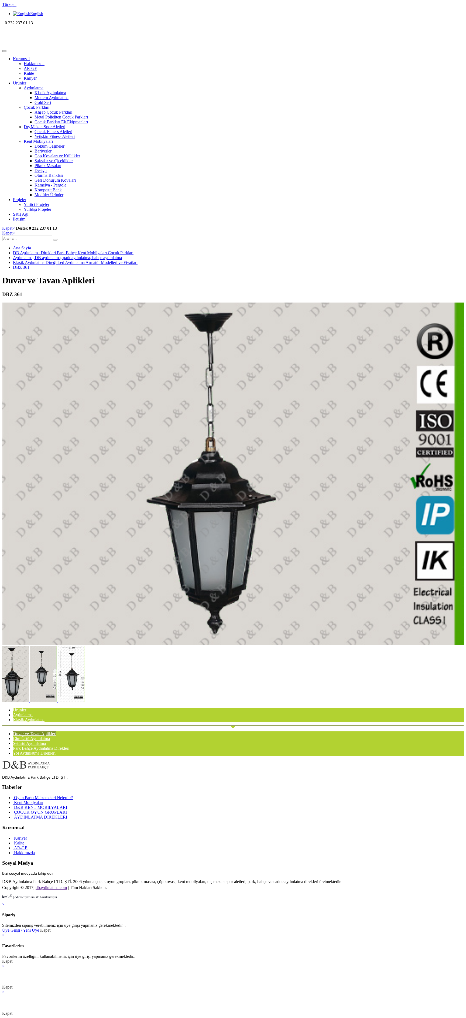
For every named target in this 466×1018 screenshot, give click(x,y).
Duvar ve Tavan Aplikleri (34, 733)
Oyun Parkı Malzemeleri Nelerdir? (43, 797)
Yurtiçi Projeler (36, 204)
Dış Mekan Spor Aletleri (44, 126)
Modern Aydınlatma (51, 97)
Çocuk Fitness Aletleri (53, 131)
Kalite (29, 73)
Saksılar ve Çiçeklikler (54, 160)
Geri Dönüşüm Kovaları (55, 180)
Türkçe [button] (9, 4)
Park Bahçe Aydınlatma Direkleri (41, 748)
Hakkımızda (34, 63)
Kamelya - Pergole (50, 185)
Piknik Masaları (48, 165)
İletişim (19, 219)
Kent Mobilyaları (38, 141)
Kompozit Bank (48, 190)
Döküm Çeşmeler (49, 146)
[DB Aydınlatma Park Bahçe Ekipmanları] (37, 44)
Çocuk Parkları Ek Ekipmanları (61, 122)
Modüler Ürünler (49, 194)
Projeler (19, 199)
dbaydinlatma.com (51, 887)
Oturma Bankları (49, 175)
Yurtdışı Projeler (37, 209)
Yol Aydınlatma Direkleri (34, 753)
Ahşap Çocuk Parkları (53, 112)
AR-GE (30, 68)
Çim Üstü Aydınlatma (31, 738)
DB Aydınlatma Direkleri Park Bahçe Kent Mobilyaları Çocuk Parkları (73, 252)
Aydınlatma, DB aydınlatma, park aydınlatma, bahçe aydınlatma (67, 257)
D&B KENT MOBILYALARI (40, 807)
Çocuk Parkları (36, 107)
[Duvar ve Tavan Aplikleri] (233, 643)
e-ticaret (20, 897)
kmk (7, 897)
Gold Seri (43, 102)
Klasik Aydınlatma (50, 92)
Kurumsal (21, 58)
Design (41, 170)
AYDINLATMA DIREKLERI (40, 817)
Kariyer (30, 78)
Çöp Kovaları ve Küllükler (57, 156)
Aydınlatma (33, 88)
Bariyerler (43, 151)
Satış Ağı (20, 214)
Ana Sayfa (22, 248)
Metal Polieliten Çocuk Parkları (61, 117)
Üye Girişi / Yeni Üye (20, 930)
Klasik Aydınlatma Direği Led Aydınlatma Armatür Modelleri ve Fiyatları (75, 262)
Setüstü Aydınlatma (29, 743)
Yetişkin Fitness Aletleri (55, 136)
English (36, 13)
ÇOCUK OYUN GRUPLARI (40, 812)
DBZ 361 (21, 267)
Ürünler (19, 83)
